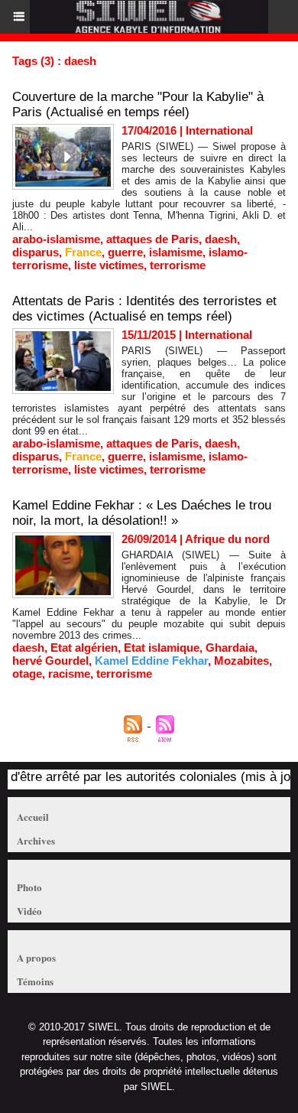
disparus (35, 252)
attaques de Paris (152, 239)
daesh (221, 239)
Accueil (33, 816)
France (83, 252)
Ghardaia (230, 647)
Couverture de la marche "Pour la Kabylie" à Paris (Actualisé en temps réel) (138, 104)
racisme (69, 673)
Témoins (35, 981)
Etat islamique (161, 647)
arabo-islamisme (56, 239)
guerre (125, 252)
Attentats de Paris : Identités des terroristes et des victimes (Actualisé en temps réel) (144, 309)
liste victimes (109, 265)
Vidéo (29, 910)
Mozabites (241, 660)
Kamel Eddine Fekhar (151, 660)
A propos (36, 957)
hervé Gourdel (50, 660)
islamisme (175, 252)
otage (27, 673)
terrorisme (178, 265)
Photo (29, 887)
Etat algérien (84, 647)
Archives (36, 840)
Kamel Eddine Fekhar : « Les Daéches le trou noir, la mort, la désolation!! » (141, 513)
